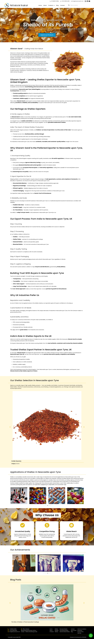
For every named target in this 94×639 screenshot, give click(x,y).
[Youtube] (89, 1)
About (45, 5)
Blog (57, 5)
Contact (62, 5)
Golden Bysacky (16, 461)
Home (40, 5)
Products (50, 5)
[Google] (85, 1)
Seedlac (18, 463)
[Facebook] (87, 1)
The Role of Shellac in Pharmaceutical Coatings (25, 622)
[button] (10, 427)
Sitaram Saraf (19, 5)
